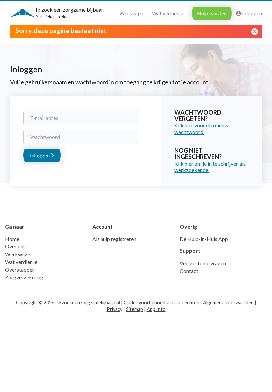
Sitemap (134, 309)
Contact (189, 271)
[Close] (254, 31)
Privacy (114, 309)
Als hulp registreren (114, 239)
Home (12, 239)
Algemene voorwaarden (228, 302)
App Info (156, 309)
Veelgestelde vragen (203, 263)
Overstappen (20, 269)
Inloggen (251, 13)
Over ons (15, 246)
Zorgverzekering (24, 277)
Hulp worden (212, 13)
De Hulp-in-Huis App (204, 239)
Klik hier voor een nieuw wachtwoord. (201, 128)
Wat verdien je (168, 13)
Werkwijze (131, 13)
